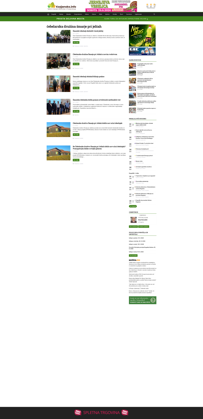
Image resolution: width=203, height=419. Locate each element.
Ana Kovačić (142, 220)
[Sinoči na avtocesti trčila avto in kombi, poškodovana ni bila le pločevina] (132, 73)
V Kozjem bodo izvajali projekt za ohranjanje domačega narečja (146, 87)
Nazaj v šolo (139, 161)
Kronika (115, 14)
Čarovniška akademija (142, 181)
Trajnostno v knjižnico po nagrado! (145, 175)
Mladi (100, 14)
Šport (121, 14)
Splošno (107, 14)
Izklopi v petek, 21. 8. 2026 (136, 238)
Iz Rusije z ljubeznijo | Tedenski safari (139, 288)
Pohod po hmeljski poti (142, 149)
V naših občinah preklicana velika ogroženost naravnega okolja (146, 101)
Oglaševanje (138, 14)
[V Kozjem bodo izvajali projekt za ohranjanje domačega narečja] (132, 88)
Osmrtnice (129, 14)
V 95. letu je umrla (143, 217)
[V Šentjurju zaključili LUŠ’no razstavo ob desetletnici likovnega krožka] (132, 80)
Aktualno (68, 14)
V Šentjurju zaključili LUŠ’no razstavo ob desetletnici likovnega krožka (145, 80)
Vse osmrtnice (133, 226)
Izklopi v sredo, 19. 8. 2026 (136, 244)
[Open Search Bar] (154, 14)
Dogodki (53, 14)
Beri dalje (76, 42)
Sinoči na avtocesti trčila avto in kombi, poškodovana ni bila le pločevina (146, 72)
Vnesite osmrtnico (143, 226)
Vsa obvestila (133, 255)
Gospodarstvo (78, 14)
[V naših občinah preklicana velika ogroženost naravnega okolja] (132, 103)
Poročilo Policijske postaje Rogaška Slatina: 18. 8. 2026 (142, 248)
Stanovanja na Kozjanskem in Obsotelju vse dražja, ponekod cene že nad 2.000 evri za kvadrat (146, 95)
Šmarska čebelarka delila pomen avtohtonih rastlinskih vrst (96, 100)
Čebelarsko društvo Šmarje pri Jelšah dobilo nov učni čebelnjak (97, 123)
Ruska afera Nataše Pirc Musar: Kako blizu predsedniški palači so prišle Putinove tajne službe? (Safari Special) (142, 280)
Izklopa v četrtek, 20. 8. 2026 (137, 241)
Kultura (87, 14)
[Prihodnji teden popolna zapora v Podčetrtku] (132, 110)
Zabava (94, 14)
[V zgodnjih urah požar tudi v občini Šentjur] (132, 66)
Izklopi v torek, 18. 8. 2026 (136, 251)
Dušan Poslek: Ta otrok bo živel (144, 143)
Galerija (61, 14)
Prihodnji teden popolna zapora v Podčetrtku (146, 109)
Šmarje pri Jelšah (78, 46)
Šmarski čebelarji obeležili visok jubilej (88, 31)
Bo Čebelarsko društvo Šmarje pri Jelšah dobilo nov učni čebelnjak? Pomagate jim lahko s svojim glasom (99, 147)
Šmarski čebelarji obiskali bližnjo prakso (88, 76)
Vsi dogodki (133, 206)
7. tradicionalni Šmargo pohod (144, 155)
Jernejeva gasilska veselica (144, 166)
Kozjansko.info (48, 14)
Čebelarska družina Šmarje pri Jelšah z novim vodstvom (95, 54)
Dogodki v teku (134, 173)
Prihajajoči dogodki (137, 119)
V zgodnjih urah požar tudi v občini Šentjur (145, 64)
